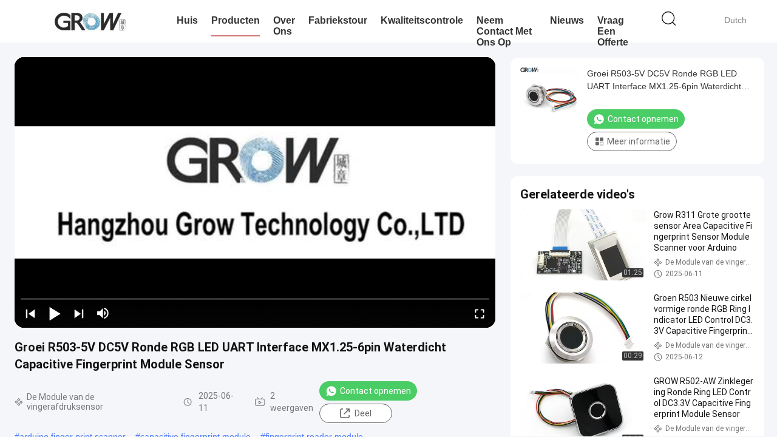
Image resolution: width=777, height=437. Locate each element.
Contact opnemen (375, 391)
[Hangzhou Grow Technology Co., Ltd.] (89, 21)
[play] (255, 192)
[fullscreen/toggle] (479, 313)
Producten (235, 20)
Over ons (284, 25)
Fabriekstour (337, 20)
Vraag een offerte (612, 31)
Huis (187, 20)
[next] (79, 313)
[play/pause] (54, 313)
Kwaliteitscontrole (422, 20)
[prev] (30, 313)
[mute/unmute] (103, 313)
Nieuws (567, 20)
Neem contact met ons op (504, 31)
